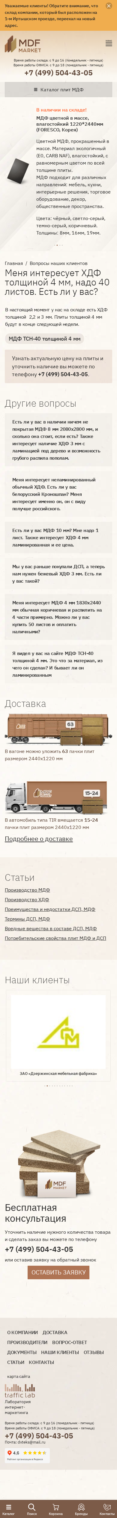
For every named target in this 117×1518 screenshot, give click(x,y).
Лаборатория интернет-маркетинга (18, 1407)
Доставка (55, 1332)
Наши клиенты (60, 1352)
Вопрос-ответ (69, 1342)
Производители (27, 1342)
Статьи (15, 1362)
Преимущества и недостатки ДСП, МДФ (50, 909)
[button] (54, 244)
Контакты (41, 1362)
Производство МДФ (27, 890)
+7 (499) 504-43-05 (58, 72)
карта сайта (18, 1376)
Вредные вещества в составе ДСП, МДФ (51, 928)
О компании (22, 1332)
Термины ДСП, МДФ (27, 919)
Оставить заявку (59, 1272)
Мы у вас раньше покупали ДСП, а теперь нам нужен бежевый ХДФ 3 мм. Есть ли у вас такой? (58, 573)
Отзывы (94, 1352)
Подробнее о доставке (39, 839)
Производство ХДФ (27, 899)
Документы (21, 1352)
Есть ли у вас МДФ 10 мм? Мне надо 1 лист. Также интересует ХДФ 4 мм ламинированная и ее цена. (55, 537)
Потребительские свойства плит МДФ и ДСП (55, 938)
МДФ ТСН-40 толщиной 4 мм (44, 338)
